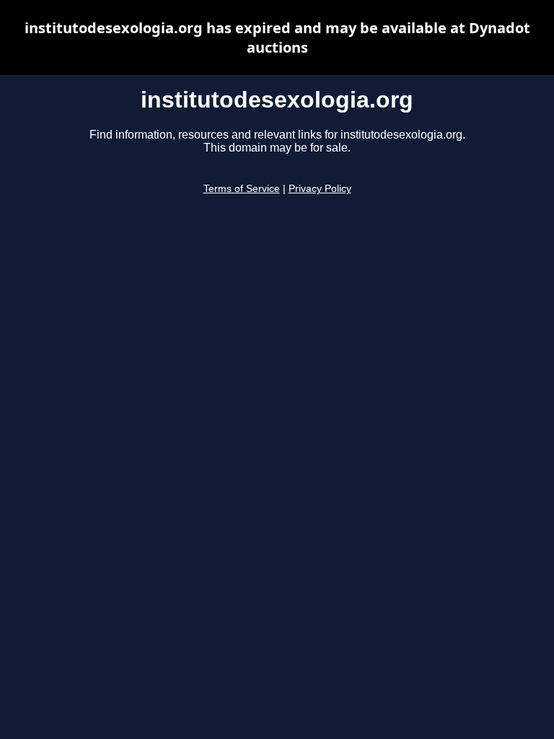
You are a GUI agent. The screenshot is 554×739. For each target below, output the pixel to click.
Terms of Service (241, 188)
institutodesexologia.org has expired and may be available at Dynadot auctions (277, 37)
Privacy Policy (320, 188)
